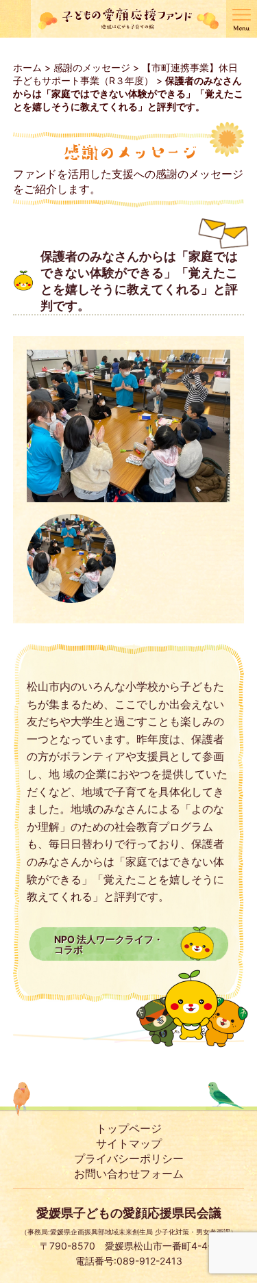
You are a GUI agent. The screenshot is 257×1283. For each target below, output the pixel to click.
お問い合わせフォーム (129, 1173)
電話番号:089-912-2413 (128, 1261)
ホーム (27, 67)
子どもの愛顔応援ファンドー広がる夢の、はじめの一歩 (128, 18)
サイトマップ (129, 1143)
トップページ (129, 1128)
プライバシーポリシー (129, 1158)
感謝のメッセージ (91, 67)
